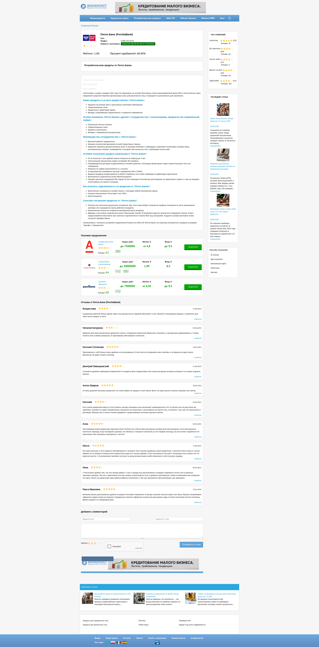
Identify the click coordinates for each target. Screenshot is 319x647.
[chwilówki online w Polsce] (113, 642)
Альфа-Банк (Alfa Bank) (106, 243)
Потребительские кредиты (147, 18)
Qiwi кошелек (217, 259)
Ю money (215, 255)
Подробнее (193, 247)
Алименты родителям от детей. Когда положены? (162, 595)
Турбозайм (214, 81)
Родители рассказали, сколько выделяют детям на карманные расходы (222, 166)
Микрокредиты (97, 18)
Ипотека (142, 621)
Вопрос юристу (112, 638)
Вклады (98, 638)
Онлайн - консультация (157, 638)
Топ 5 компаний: (218, 35)
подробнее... (215, 146)
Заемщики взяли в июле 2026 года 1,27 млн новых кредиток (223, 211)
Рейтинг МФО (208, 18)
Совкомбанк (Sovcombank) (104, 263)
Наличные (215, 268)
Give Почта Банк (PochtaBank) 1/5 (88, 543)
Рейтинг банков (188, 18)
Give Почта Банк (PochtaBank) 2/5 (91, 543)
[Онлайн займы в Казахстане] (107, 642)
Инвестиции (143, 625)
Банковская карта (218, 263)
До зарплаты (215, 48)
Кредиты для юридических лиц (95, 621)
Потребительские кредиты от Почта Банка (107, 65)
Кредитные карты (120, 18)
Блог (222, 18)
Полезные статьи (89, 587)
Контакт (214, 272)
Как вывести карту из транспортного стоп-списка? (112, 595)
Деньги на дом (215, 70)
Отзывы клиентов (178, 638)
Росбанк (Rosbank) (103, 283)
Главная (85, 25)
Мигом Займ (214, 59)
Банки (95, 25)
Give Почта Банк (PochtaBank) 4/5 (97, 543)
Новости (139, 638)
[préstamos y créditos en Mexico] (119, 642)
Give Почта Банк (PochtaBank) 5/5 (100, 543)
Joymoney (213, 40)
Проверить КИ (185, 621)
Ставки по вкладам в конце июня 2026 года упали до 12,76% (217, 595)
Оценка (84, 543)
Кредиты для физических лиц (95, 625)
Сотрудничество (197, 638)
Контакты (127, 638)
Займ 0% (170, 18)
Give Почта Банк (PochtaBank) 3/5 (94, 543)
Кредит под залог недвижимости (192, 625)
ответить (197, 319)
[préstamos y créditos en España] (124, 642)
